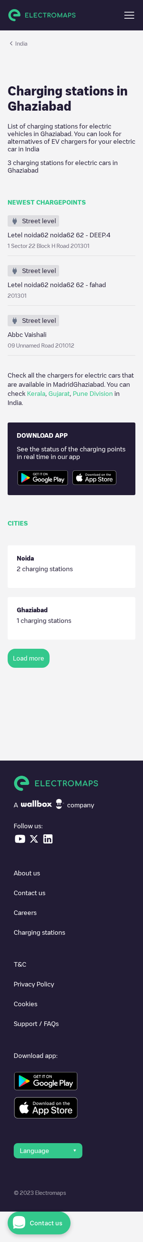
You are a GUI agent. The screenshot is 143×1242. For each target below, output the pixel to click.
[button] (129, 15)
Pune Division (93, 394)
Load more (28, 658)
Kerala (36, 394)
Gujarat (59, 394)
